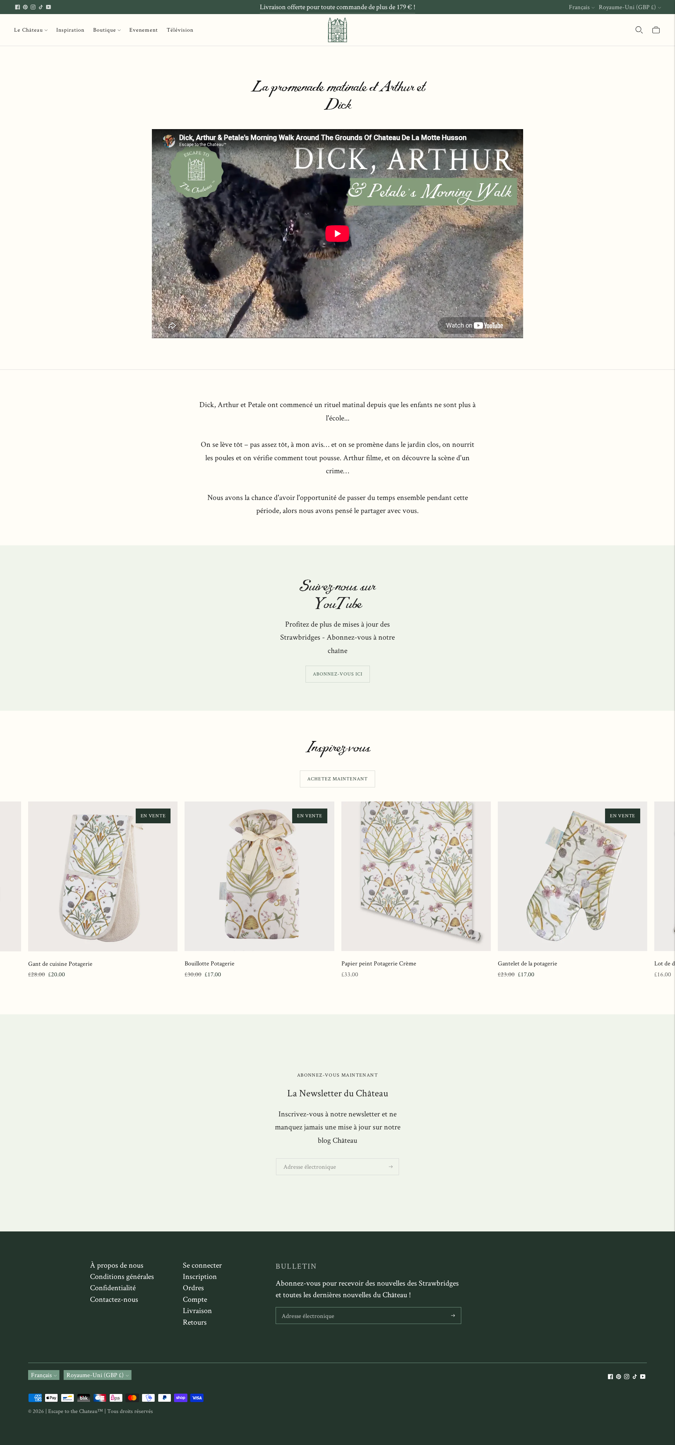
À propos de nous (116, 1265)
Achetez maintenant (337, 778)
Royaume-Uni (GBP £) (627, 7)
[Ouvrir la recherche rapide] (639, 30)
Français (579, 7)
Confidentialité (113, 1287)
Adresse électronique (306, 1159)
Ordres (193, 1287)
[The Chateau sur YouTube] (48, 7)
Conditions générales (122, 1276)
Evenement (143, 29)
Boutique (104, 29)
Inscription (200, 1276)
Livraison (197, 1310)
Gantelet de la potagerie (527, 963)
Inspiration (70, 29)
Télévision (180, 29)
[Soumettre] (391, 1166)
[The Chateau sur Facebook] (17, 7)
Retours (195, 1322)
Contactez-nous (114, 1299)
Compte (195, 1299)
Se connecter (202, 1265)
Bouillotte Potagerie (209, 963)
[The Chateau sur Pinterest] (25, 7)
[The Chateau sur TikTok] (40, 7)
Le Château (28, 29)
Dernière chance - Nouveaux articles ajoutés (337, 6)
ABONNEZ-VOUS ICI (337, 674)
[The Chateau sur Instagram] (33, 7)
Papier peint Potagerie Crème (378, 963)
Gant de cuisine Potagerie (60, 963)
